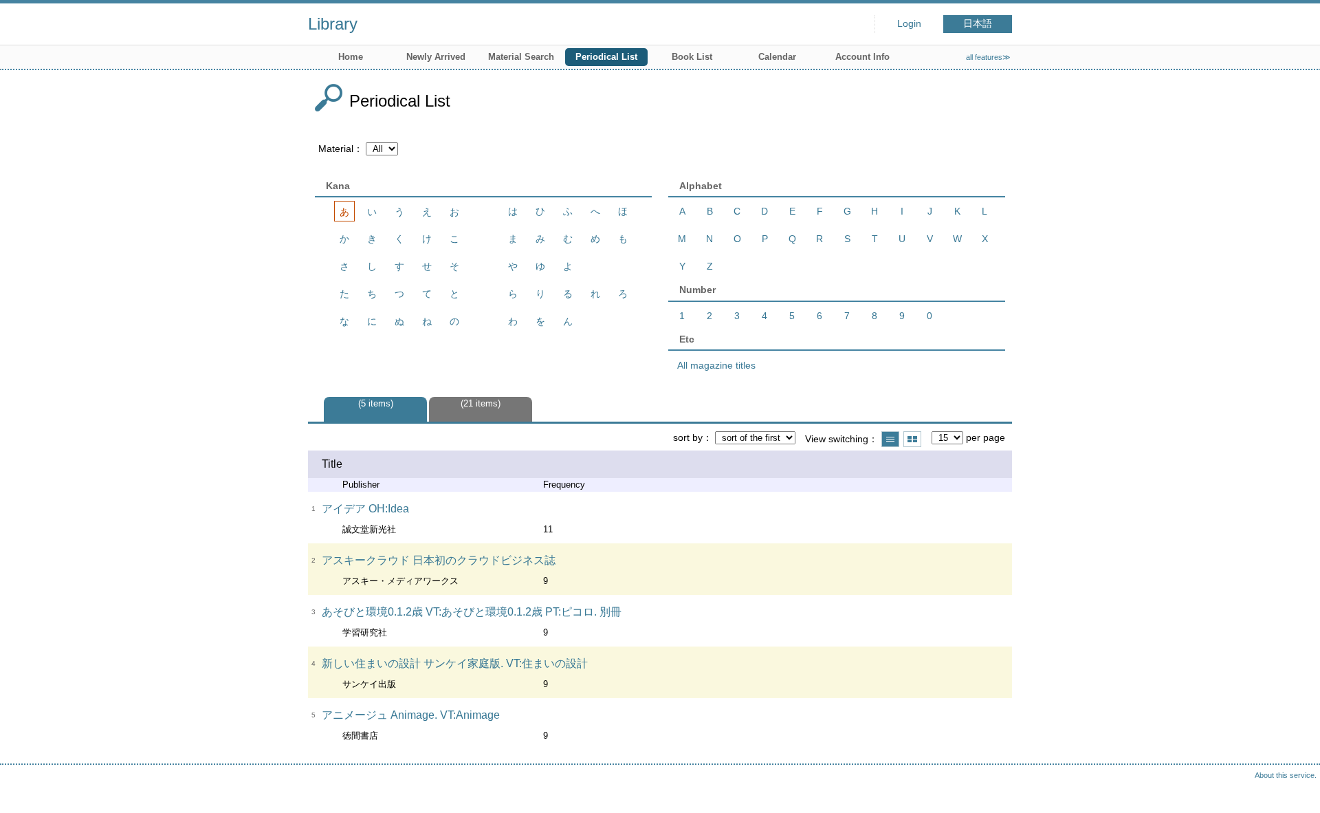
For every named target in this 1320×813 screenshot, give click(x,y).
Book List (692, 57)
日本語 (977, 24)
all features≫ (988, 57)
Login (909, 24)
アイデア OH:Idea (365, 508)
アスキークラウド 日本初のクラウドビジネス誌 (439, 560)
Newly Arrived (435, 57)
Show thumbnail (912, 439)
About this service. (1286, 775)
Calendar (777, 57)
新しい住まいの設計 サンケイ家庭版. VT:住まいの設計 (455, 663)
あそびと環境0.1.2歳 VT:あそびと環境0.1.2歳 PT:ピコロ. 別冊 (472, 612)
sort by (688, 437)
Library (333, 23)
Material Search (521, 57)
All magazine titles (716, 365)
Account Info (862, 57)
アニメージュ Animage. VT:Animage (411, 715)
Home (350, 57)
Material (335, 148)
